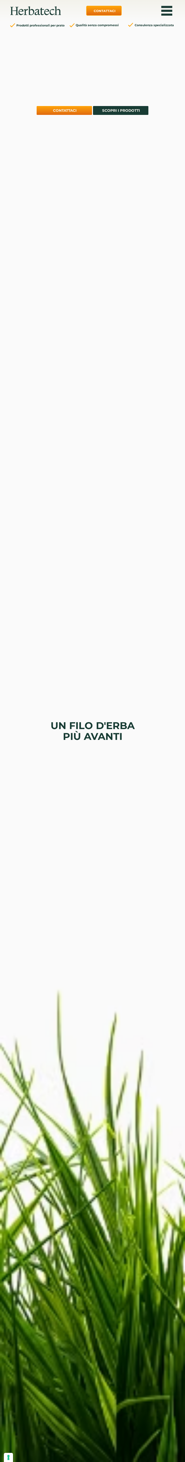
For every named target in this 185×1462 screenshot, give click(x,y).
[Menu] (167, 11)
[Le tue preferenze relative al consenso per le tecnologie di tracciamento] (8, 1457)
